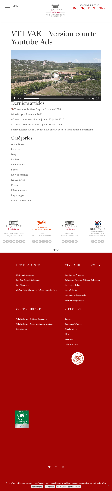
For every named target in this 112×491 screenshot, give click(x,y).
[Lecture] (14, 98)
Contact (68, 319)
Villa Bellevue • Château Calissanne (31, 319)
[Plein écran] (97, 98)
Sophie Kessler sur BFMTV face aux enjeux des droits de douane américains (52, 129)
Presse (15, 185)
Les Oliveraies (22, 285)
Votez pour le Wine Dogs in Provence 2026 (37, 109)
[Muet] (93, 98)
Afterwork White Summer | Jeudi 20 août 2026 (37, 124)
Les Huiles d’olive (72, 285)
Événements (18, 164)
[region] (56, 231)
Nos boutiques (71, 329)
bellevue (15, 149)
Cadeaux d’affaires (73, 324)
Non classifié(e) (19, 174)
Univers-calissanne (21, 200)
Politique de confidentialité (68, 487)
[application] (56, 75)
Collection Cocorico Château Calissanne (82, 280)
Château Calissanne (25, 275)
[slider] (54, 98)
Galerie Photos (71, 344)
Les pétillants (71, 290)
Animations (17, 144)
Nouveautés (18, 179)
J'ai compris (37, 487)
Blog (13, 154)
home (14, 169)
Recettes (69, 339)
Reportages (17, 195)
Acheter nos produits (74, 300)
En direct (16, 159)
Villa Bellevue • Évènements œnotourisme (35, 324)
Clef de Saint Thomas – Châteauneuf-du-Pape (36, 290)
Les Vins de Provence (74, 275)
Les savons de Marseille (75, 295)
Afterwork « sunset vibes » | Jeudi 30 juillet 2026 (37, 119)
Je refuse (50, 487)
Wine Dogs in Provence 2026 (26, 114)
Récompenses (18, 190)
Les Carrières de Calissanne (28, 280)
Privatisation (21, 329)
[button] (56, 75)
